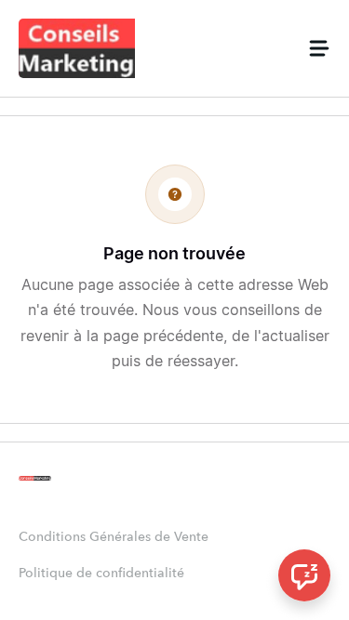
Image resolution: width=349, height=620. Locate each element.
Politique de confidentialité (101, 573)
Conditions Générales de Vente (113, 537)
